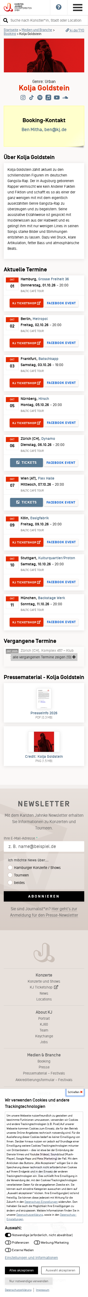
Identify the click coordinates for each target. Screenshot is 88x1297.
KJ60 (44, 1024)
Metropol (40, 319)
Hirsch (43, 399)
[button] (5, 20)
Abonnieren (44, 896)
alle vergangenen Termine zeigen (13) (42, 657)
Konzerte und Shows (44, 981)
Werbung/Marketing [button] (54, 1242)
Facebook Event (61, 303)
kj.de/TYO (76, 30)
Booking (10, 33)
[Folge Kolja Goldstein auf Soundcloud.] (65, 98)
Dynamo (48, 439)
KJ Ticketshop (42, 987)
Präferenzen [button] (20, 1242)
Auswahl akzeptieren (60, 1270)
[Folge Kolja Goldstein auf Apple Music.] (48, 98)
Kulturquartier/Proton (56, 558)
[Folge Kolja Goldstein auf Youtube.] (57, 98)
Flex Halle (46, 478)
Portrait (44, 1018)
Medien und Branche (37, 30)
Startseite (11, 30)
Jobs (44, 1042)
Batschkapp (48, 359)
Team (44, 1030)
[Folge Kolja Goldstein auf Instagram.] (23, 98)
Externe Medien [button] (22, 1250)
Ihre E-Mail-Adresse (19, 838)
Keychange (44, 1036)
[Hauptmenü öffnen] (77, 7)
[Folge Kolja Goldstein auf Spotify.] (40, 98)
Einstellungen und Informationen (31, 1258)
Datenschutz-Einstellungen (41, 1201)
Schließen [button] (74, 1092)
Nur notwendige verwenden (28, 1281)
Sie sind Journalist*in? (44, 912)
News (44, 993)
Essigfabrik (39, 518)
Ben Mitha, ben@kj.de (44, 129)
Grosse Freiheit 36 (53, 279)
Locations (44, 999)
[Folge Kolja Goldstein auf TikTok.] (31, 98)
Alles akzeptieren (21, 1270)
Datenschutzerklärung (29, 1214)
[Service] (58, 7)
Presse (44, 1067)
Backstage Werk (51, 598)
